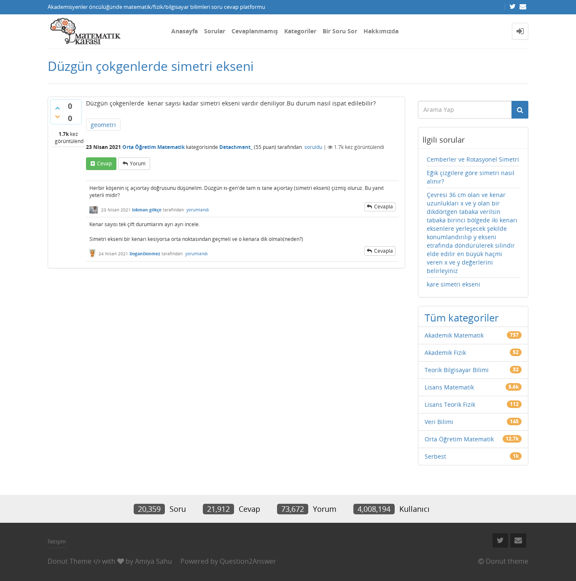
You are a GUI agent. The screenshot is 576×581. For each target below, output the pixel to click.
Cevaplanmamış (254, 31)
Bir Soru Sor (340, 31)
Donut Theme (70, 561)
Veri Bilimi (439, 422)
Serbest (435, 456)
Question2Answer (248, 561)
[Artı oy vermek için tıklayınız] (57, 108)
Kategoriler (300, 31)
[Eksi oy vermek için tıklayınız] (57, 116)
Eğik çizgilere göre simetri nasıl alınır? (470, 177)
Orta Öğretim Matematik (153, 147)
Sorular (214, 31)
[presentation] (225, 188)
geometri (103, 125)
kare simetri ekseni (453, 284)
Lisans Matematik (449, 387)
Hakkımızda (380, 31)
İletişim (57, 541)
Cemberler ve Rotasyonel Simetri (473, 159)
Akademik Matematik (454, 335)
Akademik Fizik (445, 353)
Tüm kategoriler (462, 317)
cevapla (383, 206)
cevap (104, 163)
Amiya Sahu (153, 561)
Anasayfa (184, 31)
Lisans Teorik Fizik (450, 404)
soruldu (313, 147)
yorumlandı (197, 210)
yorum (137, 163)
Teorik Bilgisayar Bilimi (457, 370)
